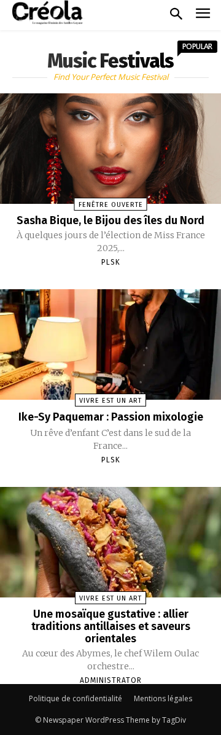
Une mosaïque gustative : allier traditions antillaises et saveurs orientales (110, 626)
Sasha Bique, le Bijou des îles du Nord (110, 220)
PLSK (110, 262)
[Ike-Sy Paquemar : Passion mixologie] (110, 344)
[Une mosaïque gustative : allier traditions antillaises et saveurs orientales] (110, 542)
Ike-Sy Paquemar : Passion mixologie (110, 417)
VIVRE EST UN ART (110, 401)
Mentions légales (163, 698)
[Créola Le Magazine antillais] (49, 12)
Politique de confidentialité (75, 698)
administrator (111, 680)
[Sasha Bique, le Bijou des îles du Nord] (110, 148)
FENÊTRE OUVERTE (111, 205)
